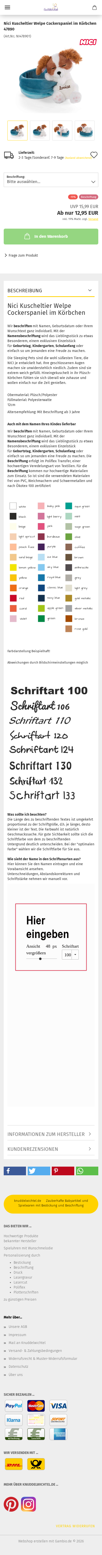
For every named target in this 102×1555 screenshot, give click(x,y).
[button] (15, 1171)
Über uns (16, 1375)
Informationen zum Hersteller (46, 1134)
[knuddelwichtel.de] (51, 7)
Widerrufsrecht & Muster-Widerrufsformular (43, 1359)
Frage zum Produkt (23, 255)
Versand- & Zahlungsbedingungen (35, 1351)
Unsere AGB (18, 1327)
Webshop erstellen (33, 1541)
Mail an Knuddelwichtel (27, 1343)
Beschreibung (24, 291)
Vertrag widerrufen (75, 1526)
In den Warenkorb (51, 236)
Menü (7, 7)
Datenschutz (18, 1367)
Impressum (17, 1335)
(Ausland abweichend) (78, 158)
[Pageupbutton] (88, 1547)
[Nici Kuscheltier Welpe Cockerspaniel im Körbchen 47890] (51, 76)
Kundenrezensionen (32, 1149)
